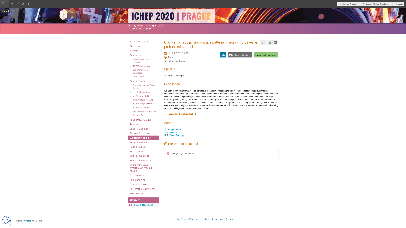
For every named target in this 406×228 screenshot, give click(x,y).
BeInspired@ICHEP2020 (144, 104)
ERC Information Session (144, 112)
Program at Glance (140, 120)
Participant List (138, 147)
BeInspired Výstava (141, 108)
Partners (135, 50)
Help (177, 219)
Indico (28, 220)
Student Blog (139, 115)
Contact (184, 219)
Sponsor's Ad (137, 193)
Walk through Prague (143, 100)
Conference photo (139, 184)
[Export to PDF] (270, 42)
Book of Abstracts (140, 142)
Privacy (229, 219)
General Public (138, 81)
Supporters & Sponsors (143, 189)
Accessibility (137, 175)
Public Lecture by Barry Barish (144, 86)
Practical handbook (141, 160)
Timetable (135, 124)
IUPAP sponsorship (141, 66)
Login (400, 4)
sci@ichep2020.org (143, 205)
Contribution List (140, 138)
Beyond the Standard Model (267, 55)
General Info (136, 55)
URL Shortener (217, 219)
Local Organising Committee (140, 71)
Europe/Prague (349, 4)
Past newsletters (139, 41)
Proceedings (136, 151)
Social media (138, 77)
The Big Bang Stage (142, 92)
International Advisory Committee (143, 60)
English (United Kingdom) (377, 4)
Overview (135, 46)
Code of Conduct (139, 156)
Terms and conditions (199, 219)
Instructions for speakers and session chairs (141, 168)
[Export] (4, 4)
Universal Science (141, 96)
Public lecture (137, 180)
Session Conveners (140, 133)
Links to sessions (139, 129)
